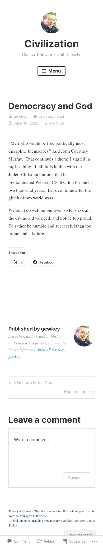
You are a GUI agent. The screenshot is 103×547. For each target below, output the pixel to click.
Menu (54, 71)
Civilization (51, 44)
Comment (76, 477)
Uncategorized (51, 116)
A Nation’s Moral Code (30, 383)
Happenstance (77, 392)
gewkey (20, 116)
